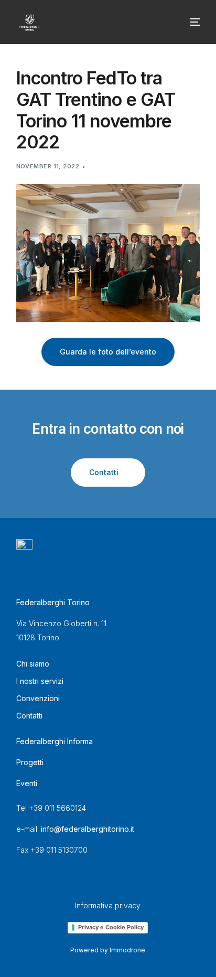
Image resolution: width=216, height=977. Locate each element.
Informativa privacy (108, 905)
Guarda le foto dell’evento (108, 351)
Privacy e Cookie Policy (111, 927)
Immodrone (127, 950)
